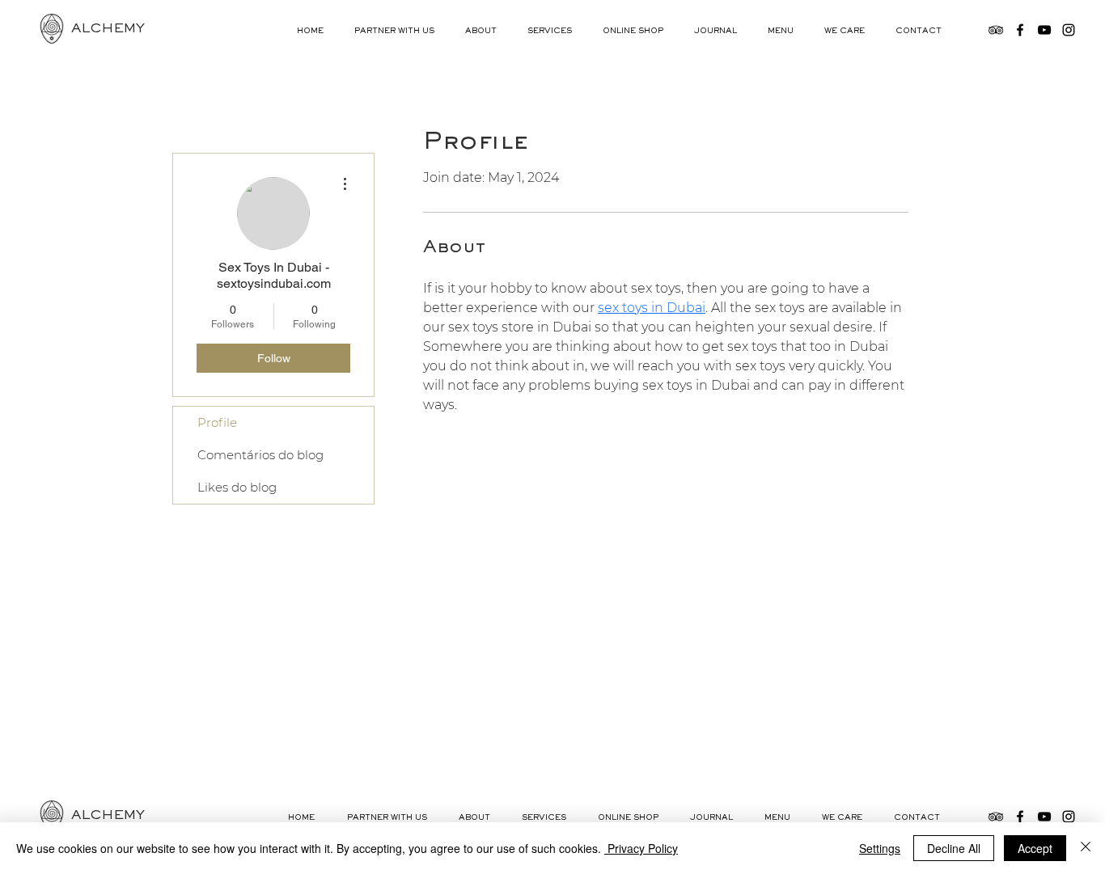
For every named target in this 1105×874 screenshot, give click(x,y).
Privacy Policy (641, 848)
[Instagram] (1069, 30)
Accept (1035, 848)
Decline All (953, 848)
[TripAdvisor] (996, 30)
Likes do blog (237, 487)
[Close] (1085, 848)
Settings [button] (879, 848)
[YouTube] (1044, 30)
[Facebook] (1020, 30)
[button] (484, 31)
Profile (217, 422)
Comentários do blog (260, 454)
